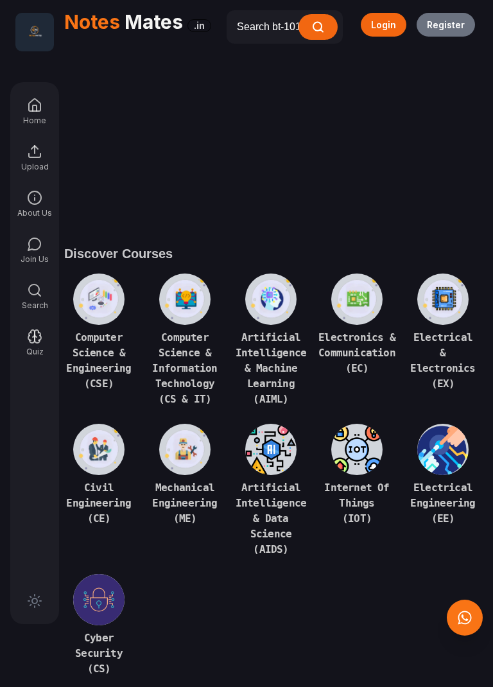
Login (383, 24)
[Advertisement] (271, 140)
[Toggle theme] (35, 601)
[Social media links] (465, 618)
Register (446, 24)
